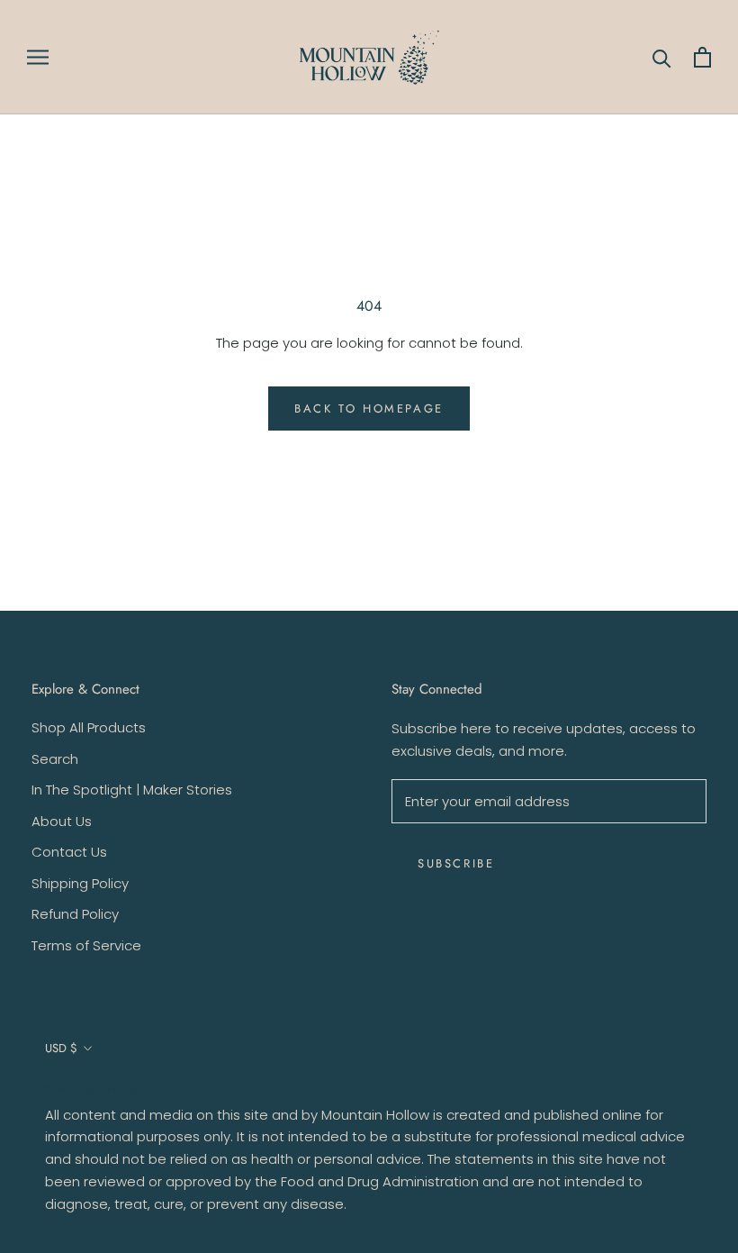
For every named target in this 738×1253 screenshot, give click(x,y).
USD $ (61, 1048)
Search (55, 758)
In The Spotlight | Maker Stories (132, 789)
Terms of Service (86, 945)
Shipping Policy (80, 883)
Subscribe (456, 863)
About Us (62, 821)
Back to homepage (369, 408)
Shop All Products (89, 727)
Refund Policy (75, 913)
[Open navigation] (38, 57)
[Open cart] (702, 57)
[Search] (661, 57)
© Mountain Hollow (93, 1089)
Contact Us (69, 851)
